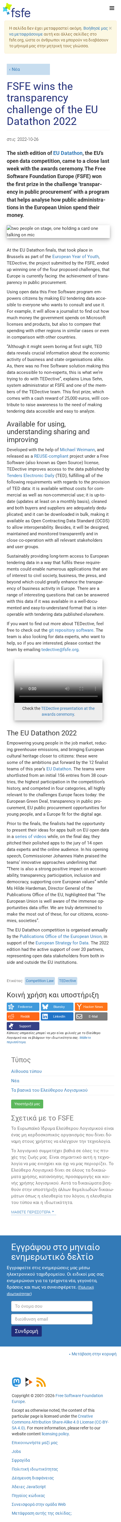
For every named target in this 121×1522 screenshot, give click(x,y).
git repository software (71, 630)
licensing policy (55, 1433)
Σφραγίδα (21, 1460)
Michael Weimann (77, 449)
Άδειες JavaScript (29, 1486)
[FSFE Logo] (16, 10)
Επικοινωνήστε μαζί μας (35, 1442)
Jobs (16, 1451)
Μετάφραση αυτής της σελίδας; (42, 1513)
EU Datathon (68, 153)
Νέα (16, 69)
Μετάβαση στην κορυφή (94, 1354)
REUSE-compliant (51, 456)
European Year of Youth (75, 256)
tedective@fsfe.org (59, 649)
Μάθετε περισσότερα (31, 1211)
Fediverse (25, 1006)
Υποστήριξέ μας (27, 1104)
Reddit (25, 1016)
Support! (25, 1026)
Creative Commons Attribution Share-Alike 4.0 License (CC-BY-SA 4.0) (60, 1422)
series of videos (31, 836)
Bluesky (59, 1006)
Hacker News (93, 1006)
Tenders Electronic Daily (30, 475)
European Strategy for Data (62, 943)
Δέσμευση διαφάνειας (33, 1478)
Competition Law (40, 981)
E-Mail (93, 1016)
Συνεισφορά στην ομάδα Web (39, 1504)
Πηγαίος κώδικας (28, 1495)
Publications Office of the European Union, (61, 936)
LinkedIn (59, 1016)
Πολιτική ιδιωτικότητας (35, 1469)
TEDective (67, 981)
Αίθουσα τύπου (26, 1071)
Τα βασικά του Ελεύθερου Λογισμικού (49, 1090)
